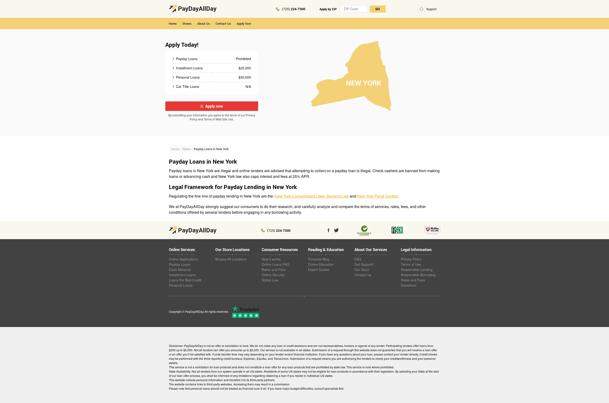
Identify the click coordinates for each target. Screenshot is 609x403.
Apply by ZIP (328, 9)
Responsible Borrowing (418, 274)
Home (173, 23)
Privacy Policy (411, 259)
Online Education (321, 264)
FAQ (357, 259)
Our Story (361, 269)
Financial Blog (318, 259)
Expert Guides (318, 269)
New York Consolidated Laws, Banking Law (312, 196)
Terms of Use (411, 264)
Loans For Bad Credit (185, 280)
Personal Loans (180, 285)
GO (377, 9)
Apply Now (244, 23)
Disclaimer (409, 285)
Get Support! (364, 264)
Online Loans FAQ (275, 264)
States (186, 149)
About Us (203, 23)
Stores (187, 23)
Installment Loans (182, 274)
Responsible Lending (416, 269)
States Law (270, 280)
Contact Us (223, 23)
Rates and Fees (274, 269)
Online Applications (183, 259)
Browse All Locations (230, 259)
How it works (271, 259)
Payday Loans (179, 264)
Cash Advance (180, 269)
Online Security (273, 274)
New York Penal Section (377, 196)
